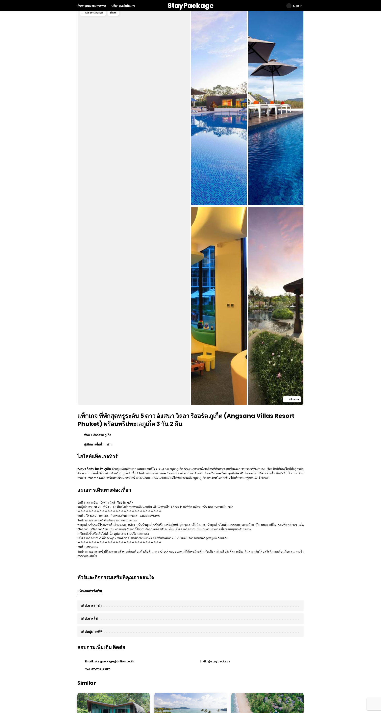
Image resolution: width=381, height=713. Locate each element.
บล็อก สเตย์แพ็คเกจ (123, 6)
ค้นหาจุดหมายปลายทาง (91, 6)
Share (113, 12)
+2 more (294, 399)
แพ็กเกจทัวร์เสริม (89, 591)
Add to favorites (94, 12)
